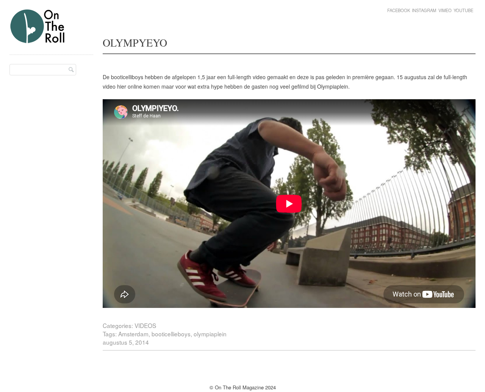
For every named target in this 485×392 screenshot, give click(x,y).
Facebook (398, 10)
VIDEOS (145, 325)
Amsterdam (133, 334)
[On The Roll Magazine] (37, 40)
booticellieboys (171, 334)
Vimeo (445, 10)
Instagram (424, 10)
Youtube (463, 10)
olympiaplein (210, 334)
